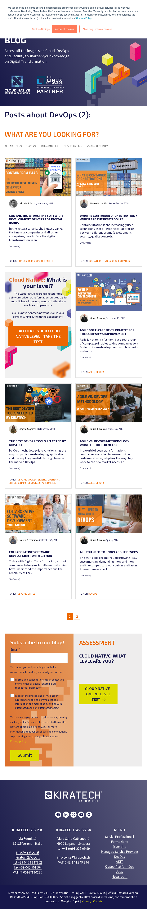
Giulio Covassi (97, 318)
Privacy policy (18, 741)
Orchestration (121, 261)
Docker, (33, 479)
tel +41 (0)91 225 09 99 (73, 848)
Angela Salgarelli (28, 429)
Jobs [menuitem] (119, 871)
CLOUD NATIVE (73, 146)
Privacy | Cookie (92, 901)
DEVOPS (31, 146)
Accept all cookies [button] (64, 28)
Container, (24, 261)
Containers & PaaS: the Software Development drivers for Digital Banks (36, 219)
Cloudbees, (35, 483)
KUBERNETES (49, 146)
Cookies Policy (83, 18)
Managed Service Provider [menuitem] (119, 851)
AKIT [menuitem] (119, 861)
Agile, (92, 372)
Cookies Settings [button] (41, 28)
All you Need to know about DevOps (109, 552)
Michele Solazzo (28, 203)
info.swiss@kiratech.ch (73, 857)
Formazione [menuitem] (119, 841)
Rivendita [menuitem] (119, 846)
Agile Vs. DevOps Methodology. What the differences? (105, 443)
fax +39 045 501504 (28, 867)
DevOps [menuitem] (119, 856)
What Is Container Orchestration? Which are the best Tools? (108, 217)
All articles (13, 146)
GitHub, (13, 483)
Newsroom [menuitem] (119, 876)
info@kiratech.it (27, 852)
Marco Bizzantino (99, 203)
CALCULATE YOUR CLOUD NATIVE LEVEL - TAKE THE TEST (38, 336)
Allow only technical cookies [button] (97, 28)
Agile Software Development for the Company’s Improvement (107, 331)
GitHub (31, 593)
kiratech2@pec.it (28, 857)
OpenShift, (54, 479)
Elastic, (43, 479)
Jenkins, (23, 483)
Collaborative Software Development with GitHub (30, 553)
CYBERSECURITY (97, 146)
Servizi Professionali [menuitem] (119, 836)
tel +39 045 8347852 (27, 862)
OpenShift (47, 261)
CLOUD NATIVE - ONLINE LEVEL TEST (98, 694)
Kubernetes (49, 483)
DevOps (100, 372)
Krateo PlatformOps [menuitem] (119, 866)
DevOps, (36, 261)
